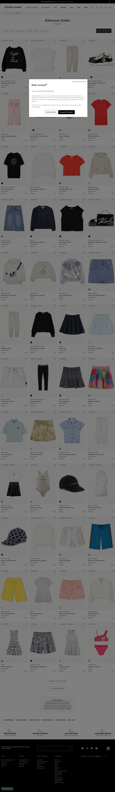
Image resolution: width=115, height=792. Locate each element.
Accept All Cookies (66, 112)
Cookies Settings (51, 112)
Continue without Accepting (79, 81)
